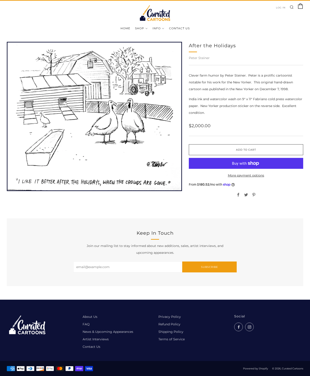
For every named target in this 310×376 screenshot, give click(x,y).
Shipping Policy (170, 332)
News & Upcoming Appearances (108, 332)
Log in (280, 7)
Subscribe (209, 267)
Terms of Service (171, 339)
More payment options (246, 175)
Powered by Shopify (255, 368)
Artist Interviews (96, 339)
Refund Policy (169, 324)
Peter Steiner (199, 58)
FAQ (86, 324)
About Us (90, 317)
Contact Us (179, 28)
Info (157, 28)
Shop (139, 28)
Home (125, 28)
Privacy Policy (169, 317)
